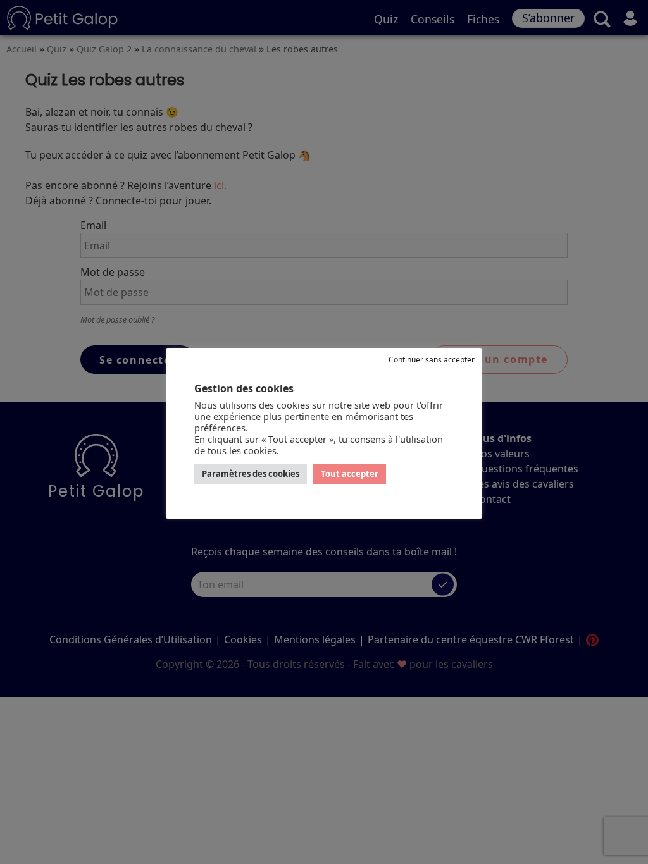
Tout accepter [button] (349, 473)
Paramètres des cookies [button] (250, 473)
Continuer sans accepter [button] (432, 359)
